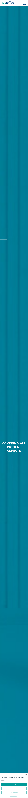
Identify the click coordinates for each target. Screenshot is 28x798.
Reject (14, 788)
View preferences (14, 792)
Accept (14, 784)
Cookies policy (13, 796)
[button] (26, 774)
